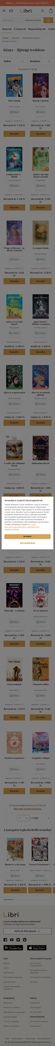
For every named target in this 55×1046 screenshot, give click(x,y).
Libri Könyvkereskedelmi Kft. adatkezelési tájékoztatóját (22, 527)
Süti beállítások (27, 543)
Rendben (27, 536)
